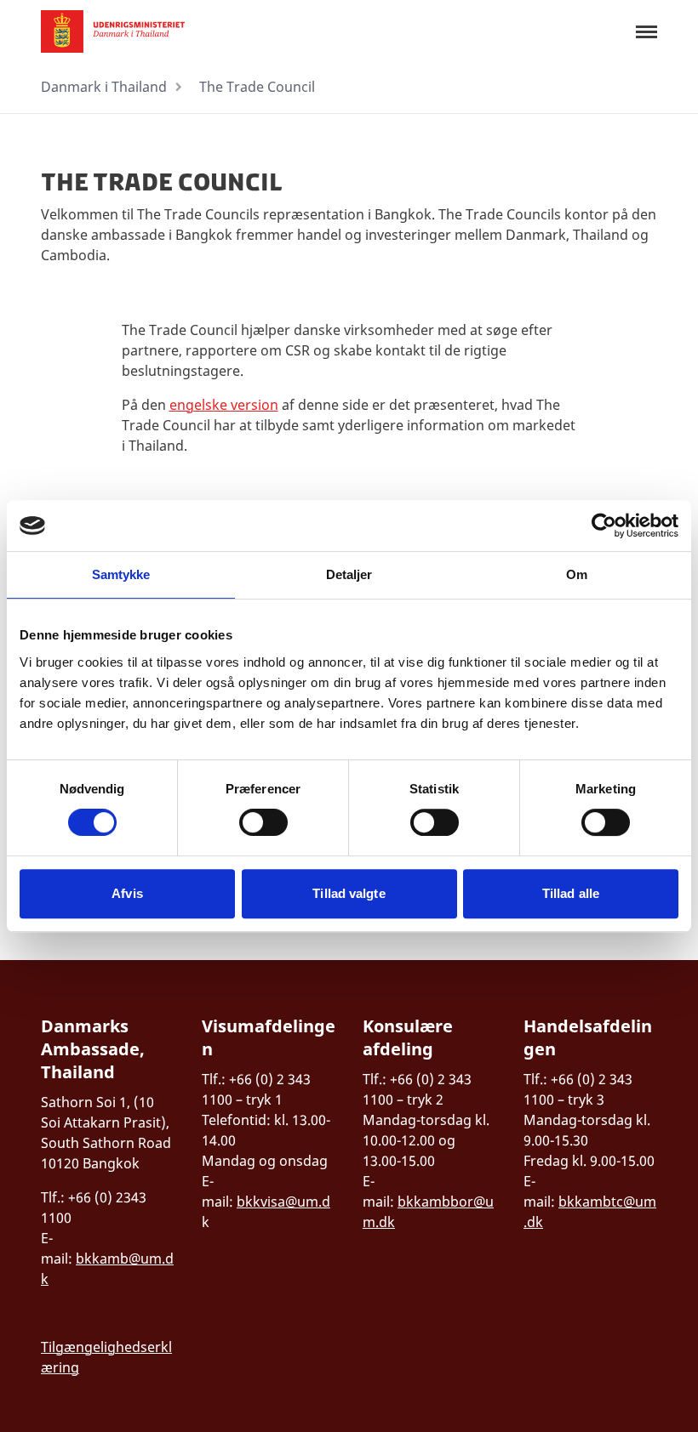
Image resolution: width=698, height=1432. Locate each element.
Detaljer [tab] (349, 574)
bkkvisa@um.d (283, 1201)
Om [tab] (576, 574)
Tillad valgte (348, 893)
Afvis (127, 893)
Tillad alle (570, 893)
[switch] (263, 822)
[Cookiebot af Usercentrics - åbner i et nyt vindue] (603, 525)
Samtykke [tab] (121, 574)
